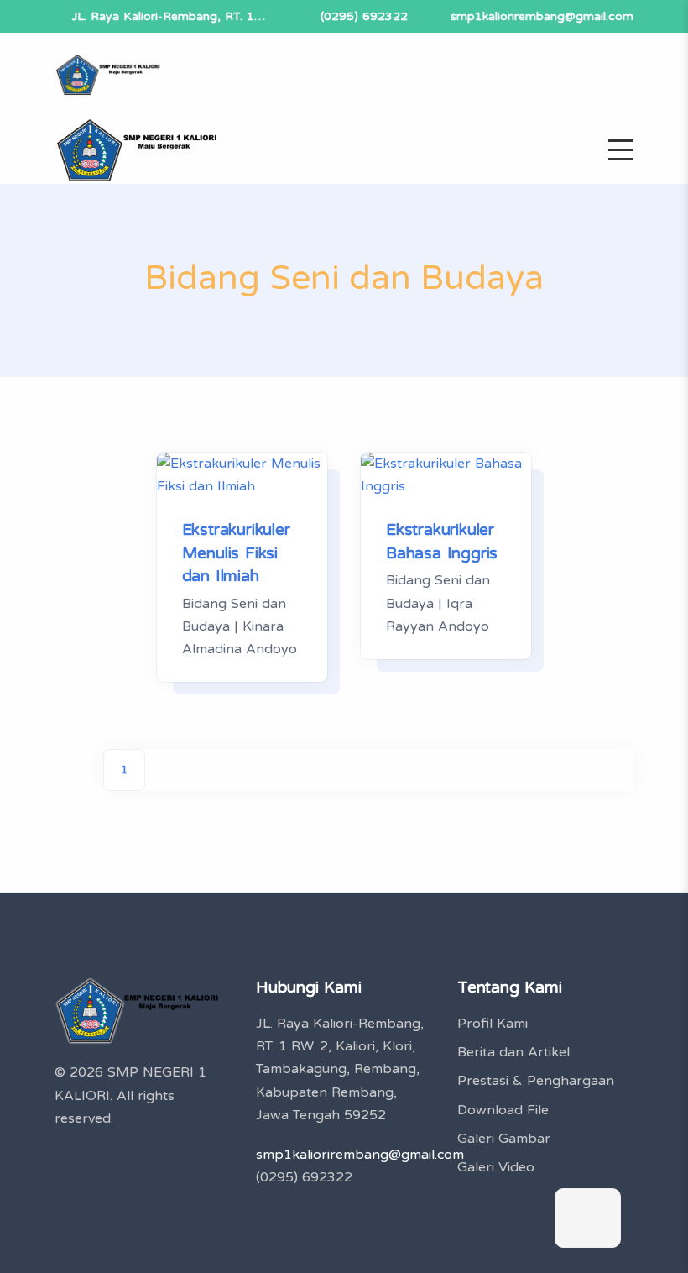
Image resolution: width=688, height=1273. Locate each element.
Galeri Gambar (503, 1138)
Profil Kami (492, 1023)
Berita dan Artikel (513, 1052)
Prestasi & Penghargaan (535, 1080)
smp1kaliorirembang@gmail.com (542, 16)
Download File (503, 1110)
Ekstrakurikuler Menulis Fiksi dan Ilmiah (236, 553)
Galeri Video (495, 1167)
